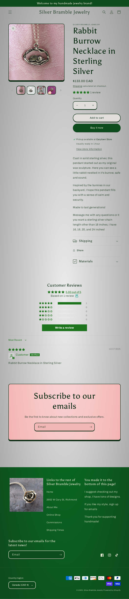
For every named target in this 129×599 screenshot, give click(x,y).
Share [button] (80, 250)
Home (50, 492)
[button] (10, 12)
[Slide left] (12, 90)
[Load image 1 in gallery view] (21, 90)
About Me (52, 507)
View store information (89, 149)
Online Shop (54, 515)
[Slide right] (60, 90)
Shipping (77, 86)
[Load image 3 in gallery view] (41, 90)
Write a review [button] (64, 327)
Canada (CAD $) (20, 585)
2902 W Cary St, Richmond (62, 499)
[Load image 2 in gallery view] (31, 90)
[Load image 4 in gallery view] (51, 90)
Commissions (54, 522)
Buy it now (96, 127)
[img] (16, 349)
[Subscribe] (90, 427)
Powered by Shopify (112, 590)
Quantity (77, 98)
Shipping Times (55, 530)
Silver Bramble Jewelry (93, 590)
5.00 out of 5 (73, 292)
